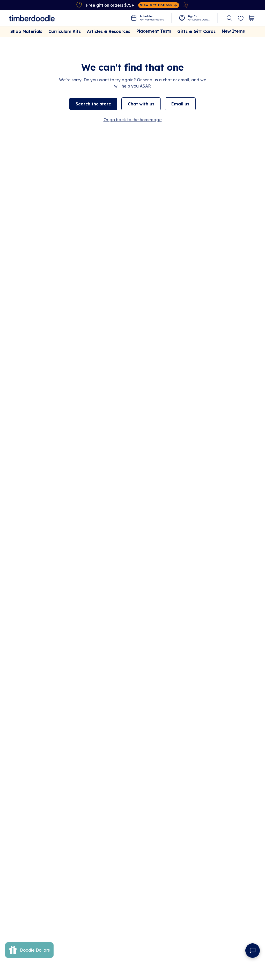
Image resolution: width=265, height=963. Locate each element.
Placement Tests (153, 31)
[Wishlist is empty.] (240, 18)
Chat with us (141, 103)
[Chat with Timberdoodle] (252, 950)
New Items (233, 31)
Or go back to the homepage (133, 119)
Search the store (93, 103)
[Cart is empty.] (251, 18)
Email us (180, 103)
